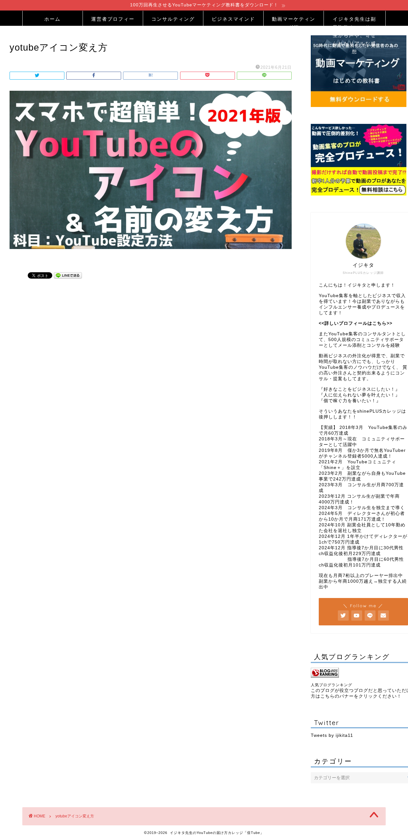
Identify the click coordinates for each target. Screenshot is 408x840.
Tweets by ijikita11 (332, 735)
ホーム (52, 19)
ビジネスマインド (233, 19)
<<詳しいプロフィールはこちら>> (355, 323)
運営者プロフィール (113, 21)
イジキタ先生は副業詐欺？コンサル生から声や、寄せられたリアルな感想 (354, 21)
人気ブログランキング (331, 685)
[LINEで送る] (68, 275)
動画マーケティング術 (293, 21)
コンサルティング (173, 19)
